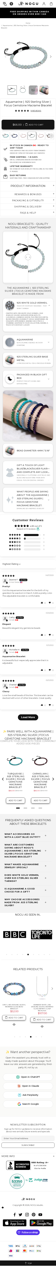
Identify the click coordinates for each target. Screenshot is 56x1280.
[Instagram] (27, 1215)
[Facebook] (15, 1215)
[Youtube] (40, 1215)
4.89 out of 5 (36, 526)
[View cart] (51, 3)
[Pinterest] (33, 1215)
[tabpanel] (14, 136)
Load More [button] (28, 717)
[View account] (44, 3)
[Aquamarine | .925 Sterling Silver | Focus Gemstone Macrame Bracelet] (32, 136)
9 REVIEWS (36, 110)
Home (28, 23)
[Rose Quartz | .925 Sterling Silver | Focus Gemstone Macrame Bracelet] (23, 136)
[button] (15, 535)
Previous (5, 136)
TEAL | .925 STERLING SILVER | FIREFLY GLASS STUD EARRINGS (14, 1006)
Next (51, 136)
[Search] (5, 4)
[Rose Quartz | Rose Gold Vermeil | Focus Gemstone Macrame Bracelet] (41, 136)
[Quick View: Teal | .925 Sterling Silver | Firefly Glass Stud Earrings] (14, 1022)
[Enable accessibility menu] (11, 3)
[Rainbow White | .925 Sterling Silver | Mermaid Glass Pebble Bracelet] (42, 989)
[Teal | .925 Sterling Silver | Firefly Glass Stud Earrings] (14, 989)
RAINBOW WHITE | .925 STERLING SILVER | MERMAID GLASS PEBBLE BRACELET (42, 1007)
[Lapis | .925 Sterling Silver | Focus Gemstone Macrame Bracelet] (14, 136)
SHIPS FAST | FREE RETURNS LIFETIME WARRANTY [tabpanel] (29, 13)
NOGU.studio (28, 3)
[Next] (50, 56)
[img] (8, 576)
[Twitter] (20, 1215)
